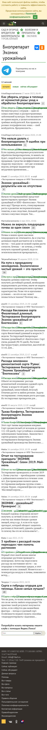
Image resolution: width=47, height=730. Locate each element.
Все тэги (5, 694)
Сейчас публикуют (9, 666)
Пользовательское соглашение (15, 702)
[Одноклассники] (42, 47)
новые (16, 86)
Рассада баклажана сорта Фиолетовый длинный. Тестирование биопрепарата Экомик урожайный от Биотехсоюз (20, 316)
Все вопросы (7, 687)
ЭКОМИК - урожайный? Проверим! (17, 504)
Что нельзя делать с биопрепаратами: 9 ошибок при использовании (23, 141)
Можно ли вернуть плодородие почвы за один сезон (23, 225)
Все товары (6, 680)
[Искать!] (43, 23)
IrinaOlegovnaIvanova (11, 93)
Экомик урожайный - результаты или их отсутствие (21, 184)
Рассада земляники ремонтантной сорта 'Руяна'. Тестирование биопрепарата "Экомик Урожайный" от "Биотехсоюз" (20, 367)
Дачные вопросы (9, 673)
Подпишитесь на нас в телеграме (26, 69)
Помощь (5, 677)
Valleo (4, 496)
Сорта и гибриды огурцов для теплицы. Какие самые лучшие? (23, 587)
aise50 (4, 304)
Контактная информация (12, 709)
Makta (4, 449)
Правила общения (9, 698)
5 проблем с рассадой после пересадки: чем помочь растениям (20, 544)
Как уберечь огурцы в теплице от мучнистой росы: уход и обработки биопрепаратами (22, 100)
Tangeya (5, 582)
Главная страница (9, 663)
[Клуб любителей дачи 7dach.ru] (12, 23)
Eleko (3, 538)
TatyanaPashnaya (9, 259)
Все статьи (6, 691)
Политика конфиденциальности (15, 705)
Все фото (5, 684)
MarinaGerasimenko (10, 220)
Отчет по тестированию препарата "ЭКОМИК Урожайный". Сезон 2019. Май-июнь (22, 460)
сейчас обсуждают (28, 86)
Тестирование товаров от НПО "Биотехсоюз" (22, 179)
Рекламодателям (9, 716)
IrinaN (4, 176)
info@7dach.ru (14, 657)
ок (35, 17)
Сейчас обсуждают (9, 670)
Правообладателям (10, 712)
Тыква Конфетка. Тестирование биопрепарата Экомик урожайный (22, 415)
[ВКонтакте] (36, 47)
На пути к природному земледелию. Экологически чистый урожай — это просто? (21, 266)
